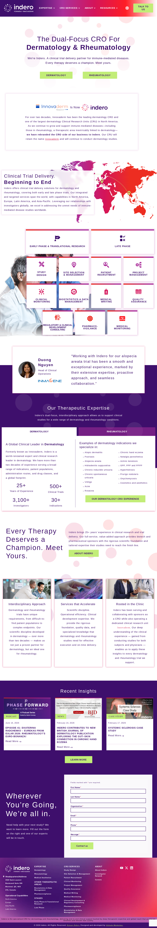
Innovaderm (123, 627)
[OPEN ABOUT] (95, 8)
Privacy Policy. (73, 925)
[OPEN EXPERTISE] (54, 8)
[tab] (39, 431)
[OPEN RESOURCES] (117, 8)
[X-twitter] (126, 867)
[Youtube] (121, 867)
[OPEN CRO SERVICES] (79, 8)
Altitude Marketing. (114, 925)
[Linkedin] (131, 867)
